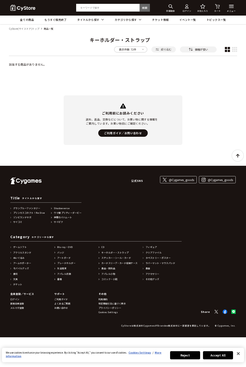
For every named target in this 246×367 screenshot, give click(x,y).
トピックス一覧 (216, 20)
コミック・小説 (109, 279)
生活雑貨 (61, 268)
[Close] (238, 353)
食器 (148, 268)
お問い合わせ (61, 308)
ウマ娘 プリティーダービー (67, 212)
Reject (185, 355)
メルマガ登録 (17, 308)
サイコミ (17, 222)
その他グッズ (152, 279)
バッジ (60, 252)
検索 (145, 8)
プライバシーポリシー (109, 308)
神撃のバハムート (63, 217)
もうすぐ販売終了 (55, 20)
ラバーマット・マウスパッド (160, 263)
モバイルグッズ (21, 268)
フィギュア (151, 247)
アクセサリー (152, 273)
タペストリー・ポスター (158, 257)
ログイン (14, 299)
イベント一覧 (187, 20)
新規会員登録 (17, 303)
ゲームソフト (20, 247)
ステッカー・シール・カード (116, 257)
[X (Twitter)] (216, 312)
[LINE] (233, 312)
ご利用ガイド (61, 299)
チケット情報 (160, 20)
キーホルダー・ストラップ (115, 252)
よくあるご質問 (62, 303)
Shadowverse (61, 208)
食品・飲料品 (108, 268)
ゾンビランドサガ (22, 217)
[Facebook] (225, 312)
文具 (15, 279)
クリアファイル (153, 252)
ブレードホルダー (66, 263)
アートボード (64, 257)
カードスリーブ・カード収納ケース (119, 263)
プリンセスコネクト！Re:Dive (29, 212)
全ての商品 (27, 20)
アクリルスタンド (22, 252)
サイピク (58, 222)
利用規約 (103, 299)
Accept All (218, 355)
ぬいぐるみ (19, 257)
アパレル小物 (108, 273)
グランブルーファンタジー (26, 208)
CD (103, 247)
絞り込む (166, 49)
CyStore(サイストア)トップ (24, 28)
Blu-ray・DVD (65, 247)
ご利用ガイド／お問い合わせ (123, 133)
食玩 (15, 273)
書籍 (59, 279)
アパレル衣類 (64, 273)
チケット (17, 284)
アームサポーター (22, 263)
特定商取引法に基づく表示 (112, 303)
